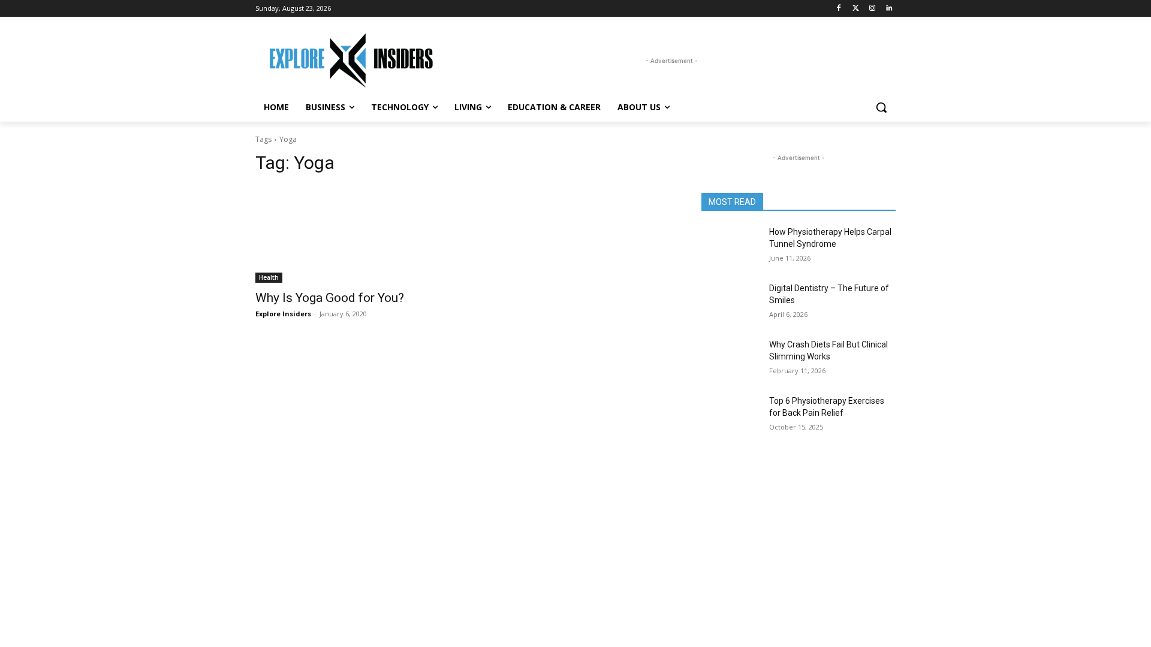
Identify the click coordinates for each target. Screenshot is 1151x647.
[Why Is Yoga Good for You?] (352, 234)
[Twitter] (856, 9)
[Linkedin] (889, 9)
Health (269, 277)
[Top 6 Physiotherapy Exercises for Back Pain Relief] (730, 415)
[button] (881, 107)
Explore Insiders (283, 313)
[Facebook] (839, 9)
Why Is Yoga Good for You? (329, 298)
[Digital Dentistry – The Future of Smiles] (730, 303)
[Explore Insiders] (351, 60)
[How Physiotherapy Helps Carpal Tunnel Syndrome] (730, 246)
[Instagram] (872, 9)
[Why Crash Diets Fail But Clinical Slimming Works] (730, 359)
